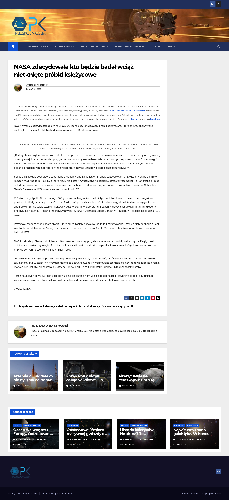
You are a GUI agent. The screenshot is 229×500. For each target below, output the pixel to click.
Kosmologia (64, 46)
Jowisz (17, 426)
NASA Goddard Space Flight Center (127, 110)
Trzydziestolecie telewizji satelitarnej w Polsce (52, 306)
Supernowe (73, 426)
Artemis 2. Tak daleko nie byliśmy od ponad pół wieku (33, 380)
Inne (170, 46)
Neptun (124, 426)
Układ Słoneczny (93, 46)
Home (185, 493)
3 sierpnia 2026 (132, 439)
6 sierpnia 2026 (25, 439)
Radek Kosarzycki (38, 84)
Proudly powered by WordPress (23, 493)
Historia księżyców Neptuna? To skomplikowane (136, 434)
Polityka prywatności (211, 493)
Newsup (53, 493)
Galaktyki (179, 426)
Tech (156, 46)
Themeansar (66, 493)
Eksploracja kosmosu (130, 46)
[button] (218, 46)
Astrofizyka (37, 46)
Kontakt (194, 493)
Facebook (155, 119)
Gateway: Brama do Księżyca (108, 306)
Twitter (134, 119)
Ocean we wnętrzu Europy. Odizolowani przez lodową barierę (32, 434)
